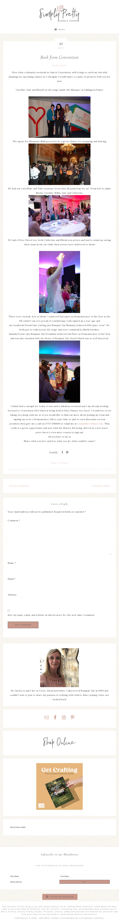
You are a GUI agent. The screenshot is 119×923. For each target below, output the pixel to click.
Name (12, 563)
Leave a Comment (59, 463)
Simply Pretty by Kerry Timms (59, 13)
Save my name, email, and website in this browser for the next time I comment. (51, 615)
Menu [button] (62, 29)
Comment (14, 520)
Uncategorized (59, 65)
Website (12, 594)
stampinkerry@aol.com (90, 423)
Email (12, 578)
